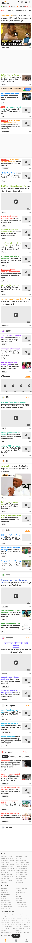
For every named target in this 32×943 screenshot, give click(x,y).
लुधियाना (4, 281)
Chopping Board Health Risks (22, 864)
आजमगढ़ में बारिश (19, 930)
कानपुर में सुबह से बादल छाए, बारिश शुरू (23, 926)
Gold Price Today (5, 878)
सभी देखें (28, 376)
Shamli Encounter (5, 862)
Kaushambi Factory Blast (21, 868)
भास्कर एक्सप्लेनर (5, 47)
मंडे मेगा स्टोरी (5, 131)
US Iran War (18, 858)
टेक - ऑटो (4, 606)
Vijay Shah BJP (4, 872)
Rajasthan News (5, 898)
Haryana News (4, 890)
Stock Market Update (21, 878)
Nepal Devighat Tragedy (21, 856)
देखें (16, 941)
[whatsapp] (27, 47)
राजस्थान (20, 756)
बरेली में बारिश (3, 930)
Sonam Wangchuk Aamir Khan (8, 868)
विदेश (3, 116)
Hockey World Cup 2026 (6, 866)
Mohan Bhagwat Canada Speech (8, 860)
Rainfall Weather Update (21, 872)
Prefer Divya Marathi (6, 904)
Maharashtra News (20, 892)
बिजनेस (3, 265)
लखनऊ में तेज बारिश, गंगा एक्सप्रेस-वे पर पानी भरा (8, 914)
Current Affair (4, 882)
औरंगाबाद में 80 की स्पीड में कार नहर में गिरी (23, 914)
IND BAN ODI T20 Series (21, 870)
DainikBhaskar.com (5, 938)
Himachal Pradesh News (21, 888)
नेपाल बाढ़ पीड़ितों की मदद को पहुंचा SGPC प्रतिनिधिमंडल (8, 920)
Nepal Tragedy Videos (21, 860)
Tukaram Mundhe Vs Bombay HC (8, 864)
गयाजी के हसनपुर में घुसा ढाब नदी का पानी (23, 928)
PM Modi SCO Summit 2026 (7, 858)
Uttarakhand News (5, 900)
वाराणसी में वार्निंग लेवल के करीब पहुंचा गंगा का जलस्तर (8, 924)
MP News (18, 894)
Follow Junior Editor (5, 908)
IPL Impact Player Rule (21, 876)
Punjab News (19, 890)
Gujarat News (19, 898)
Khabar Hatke (19, 880)
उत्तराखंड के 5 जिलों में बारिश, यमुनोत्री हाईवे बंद (23, 922)
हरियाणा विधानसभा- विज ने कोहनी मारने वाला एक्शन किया (23, 916)
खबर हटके (4, 325)
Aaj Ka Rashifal (19, 882)
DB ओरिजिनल (5, 168)
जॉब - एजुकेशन (5, 719)
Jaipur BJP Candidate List (7, 876)
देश (3, 84)
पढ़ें (5, 941)
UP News (3, 896)
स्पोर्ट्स (3, 103)
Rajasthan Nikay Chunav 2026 (23, 874)
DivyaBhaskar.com (20, 938)
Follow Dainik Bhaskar (6, 902)
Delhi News (4, 888)
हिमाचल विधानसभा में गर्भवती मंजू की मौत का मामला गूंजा (8, 922)
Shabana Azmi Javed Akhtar (7, 880)
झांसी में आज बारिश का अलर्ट (6, 932)
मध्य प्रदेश (13, 756)
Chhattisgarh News (20, 900)
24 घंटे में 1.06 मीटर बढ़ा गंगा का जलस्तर (23, 932)
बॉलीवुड (3, 344)
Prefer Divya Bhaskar (21, 904)
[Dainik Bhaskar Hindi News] (5, 2)
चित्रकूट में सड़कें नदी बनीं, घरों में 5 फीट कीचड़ (8, 918)
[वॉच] (26, 2)
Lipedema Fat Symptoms (21, 866)
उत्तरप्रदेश (5, 756)
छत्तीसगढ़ (27, 756)
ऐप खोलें (16, 936)
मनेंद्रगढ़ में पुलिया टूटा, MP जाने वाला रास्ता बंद (8, 928)
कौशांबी (3, 225)
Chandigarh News (5, 894)
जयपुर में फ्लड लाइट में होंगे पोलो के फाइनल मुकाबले (8, 926)
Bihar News (18, 896)
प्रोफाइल (26, 941)
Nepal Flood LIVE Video (6, 856)
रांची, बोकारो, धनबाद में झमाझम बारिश (22, 924)
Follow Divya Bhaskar (21, 902)
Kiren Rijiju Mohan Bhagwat (22, 862)
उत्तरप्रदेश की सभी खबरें (25, 752)
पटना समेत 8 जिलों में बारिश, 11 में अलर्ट (23, 918)
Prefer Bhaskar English (6, 906)
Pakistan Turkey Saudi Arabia (8, 870)
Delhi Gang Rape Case (6, 874)
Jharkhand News (5, 892)
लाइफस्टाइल (4, 673)
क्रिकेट (3, 181)
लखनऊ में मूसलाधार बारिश (6, 916)
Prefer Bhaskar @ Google (21, 906)
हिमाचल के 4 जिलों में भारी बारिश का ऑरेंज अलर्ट (23, 920)
